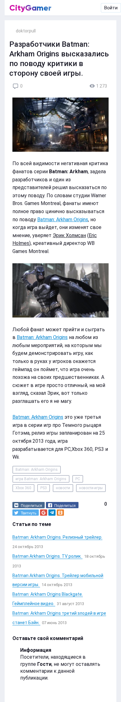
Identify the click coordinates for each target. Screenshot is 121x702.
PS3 (43, 488)
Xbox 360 (23, 488)
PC (77, 479)
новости (63, 488)
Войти (111, 8)
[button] (28, 505)
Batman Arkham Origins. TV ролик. (47, 556)
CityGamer (30, 8)
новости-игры (91, 488)
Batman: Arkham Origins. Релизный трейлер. (57, 537)
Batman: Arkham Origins (62, 219)
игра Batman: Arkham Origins (41, 479)
